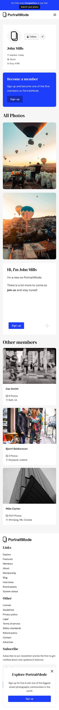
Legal (5, 619)
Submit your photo (29, 7)
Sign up (14, 99)
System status (10, 591)
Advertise (8, 642)
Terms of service (11, 623)
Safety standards (12, 628)
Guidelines (8, 609)
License (7, 605)
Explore (7, 554)
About (6, 568)
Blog (5, 577)
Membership (9, 573)
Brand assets (10, 586)
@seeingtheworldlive (43, 125)
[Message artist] (42, 36)
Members (8, 563)
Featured (7, 559)
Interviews (8, 582)
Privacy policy (10, 614)
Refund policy (10, 632)
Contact (7, 637)
